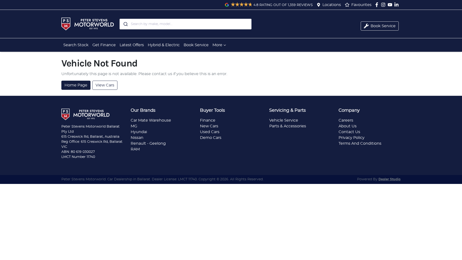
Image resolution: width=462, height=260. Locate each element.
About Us (348, 126)
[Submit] (125, 24)
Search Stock (76, 45)
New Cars (209, 126)
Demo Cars (210, 138)
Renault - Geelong (148, 143)
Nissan (137, 138)
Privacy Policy (352, 138)
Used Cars (209, 132)
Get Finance (104, 45)
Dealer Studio (390, 179)
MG (134, 126)
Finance (207, 120)
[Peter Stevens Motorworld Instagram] (384, 4)
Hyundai (139, 132)
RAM (135, 149)
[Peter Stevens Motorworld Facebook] (377, 4)
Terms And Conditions (360, 143)
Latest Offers (132, 45)
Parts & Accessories (287, 126)
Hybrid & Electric (164, 45)
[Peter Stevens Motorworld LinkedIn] (397, 4)
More (217, 45)
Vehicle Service (283, 120)
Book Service (196, 45)
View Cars (105, 85)
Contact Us (349, 132)
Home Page (75, 85)
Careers (346, 120)
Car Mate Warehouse (151, 120)
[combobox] (185, 24)
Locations (331, 5)
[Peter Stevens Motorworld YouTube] (391, 4)
